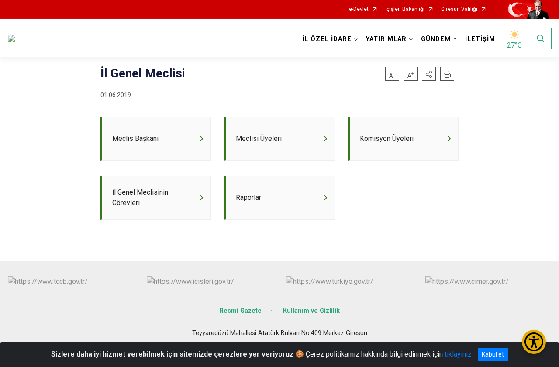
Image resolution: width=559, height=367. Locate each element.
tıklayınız (458, 354)
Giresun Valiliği (459, 9)
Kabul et (493, 354)
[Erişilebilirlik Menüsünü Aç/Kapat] (534, 342)
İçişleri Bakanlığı (404, 9)
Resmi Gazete (240, 311)
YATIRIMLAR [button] (386, 39)
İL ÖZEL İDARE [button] (327, 39)
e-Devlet (359, 9)
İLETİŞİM (480, 39)
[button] (429, 74)
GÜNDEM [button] (436, 39)
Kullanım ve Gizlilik (311, 311)
